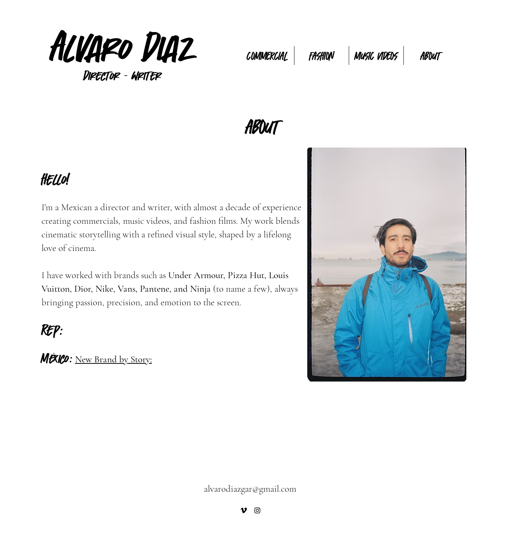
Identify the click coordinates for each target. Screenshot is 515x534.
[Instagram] (257, 510)
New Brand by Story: (113, 359)
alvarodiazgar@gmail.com (250, 488)
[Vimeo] (244, 510)
